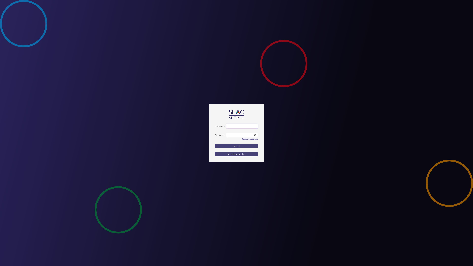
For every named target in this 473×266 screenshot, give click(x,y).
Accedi (237, 146)
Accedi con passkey (236, 154)
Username (220, 126)
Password (219, 135)
